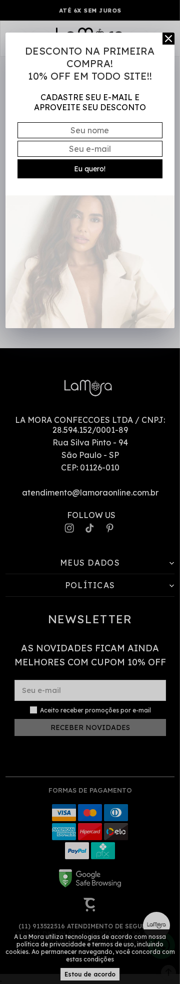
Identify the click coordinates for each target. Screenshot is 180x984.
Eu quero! (90, 168)
